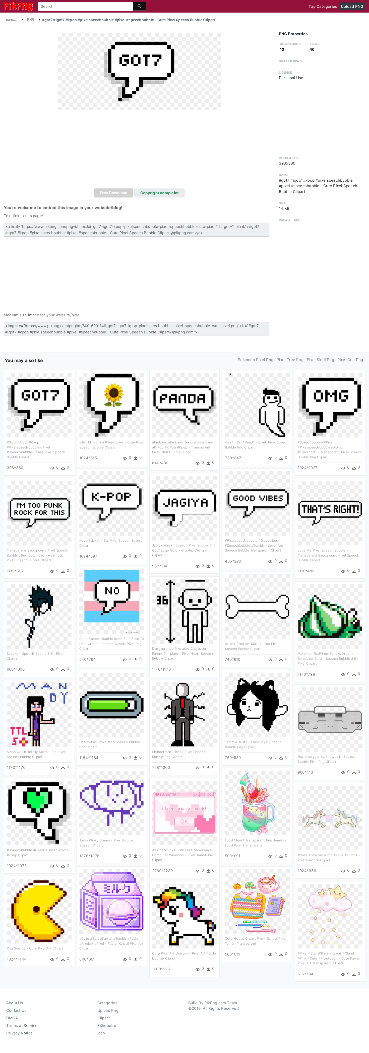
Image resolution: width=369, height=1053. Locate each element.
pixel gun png (350, 359)
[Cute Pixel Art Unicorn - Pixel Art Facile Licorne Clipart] (184, 916)
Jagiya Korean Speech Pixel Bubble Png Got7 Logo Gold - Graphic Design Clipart (184, 550)
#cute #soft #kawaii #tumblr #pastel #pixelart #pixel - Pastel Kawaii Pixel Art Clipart (111, 943)
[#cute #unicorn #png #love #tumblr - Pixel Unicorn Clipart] (330, 817)
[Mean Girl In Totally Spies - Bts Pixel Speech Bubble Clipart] (39, 714)
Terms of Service (22, 1025)
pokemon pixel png (255, 359)
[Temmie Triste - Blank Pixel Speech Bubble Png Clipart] (257, 704)
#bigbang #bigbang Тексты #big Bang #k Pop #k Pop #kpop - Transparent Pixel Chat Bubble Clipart (182, 447)
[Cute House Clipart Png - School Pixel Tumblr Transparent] (257, 901)
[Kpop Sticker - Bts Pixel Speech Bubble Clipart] (111, 503)
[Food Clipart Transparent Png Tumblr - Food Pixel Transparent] (257, 802)
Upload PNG (352, 6)
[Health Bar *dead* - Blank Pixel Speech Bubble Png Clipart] (257, 405)
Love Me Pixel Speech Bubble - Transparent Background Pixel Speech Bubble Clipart (328, 555)
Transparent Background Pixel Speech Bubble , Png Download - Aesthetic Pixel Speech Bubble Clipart (37, 555)
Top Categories (323, 6)
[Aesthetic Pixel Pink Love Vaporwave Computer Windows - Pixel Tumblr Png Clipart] (184, 812)
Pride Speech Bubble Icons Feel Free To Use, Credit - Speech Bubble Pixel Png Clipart (111, 643)
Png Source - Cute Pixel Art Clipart (35, 948)
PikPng (11, 20)
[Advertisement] (139, 151)
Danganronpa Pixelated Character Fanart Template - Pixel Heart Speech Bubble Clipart (182, 653)
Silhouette (106, 1025)
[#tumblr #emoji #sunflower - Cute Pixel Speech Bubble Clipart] (111, 405)
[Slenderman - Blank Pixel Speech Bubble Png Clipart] (184, 714)
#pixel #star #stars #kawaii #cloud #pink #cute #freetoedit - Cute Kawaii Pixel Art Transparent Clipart (329, 958)
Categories (107, 1002)
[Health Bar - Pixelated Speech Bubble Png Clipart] (111, 704)
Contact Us (16, 1010)
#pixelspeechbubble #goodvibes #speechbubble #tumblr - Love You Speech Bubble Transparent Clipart (254, 545)
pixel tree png (290, 359)
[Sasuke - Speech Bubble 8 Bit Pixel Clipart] (39, 616)
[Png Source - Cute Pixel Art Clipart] (39, 911)
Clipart (103, 1018)
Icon (101, 1033)
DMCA (12, 1018)
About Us (14, 1002)
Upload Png (107, 1010)
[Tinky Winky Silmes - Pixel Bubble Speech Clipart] (111, 802)
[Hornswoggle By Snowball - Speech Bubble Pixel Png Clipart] (330, 719)
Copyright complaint (159, 192)
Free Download (114, 192)
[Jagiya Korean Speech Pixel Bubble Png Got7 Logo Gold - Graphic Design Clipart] (184, 508)
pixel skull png (320, 359)
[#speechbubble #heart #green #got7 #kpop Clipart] (39, 812)
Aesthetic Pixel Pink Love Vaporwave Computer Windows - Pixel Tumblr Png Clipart (183, 855)
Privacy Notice (19, 1033)
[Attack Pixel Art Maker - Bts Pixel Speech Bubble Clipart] (257, 606)
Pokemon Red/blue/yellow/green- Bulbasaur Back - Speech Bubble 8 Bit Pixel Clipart (328, 658)
